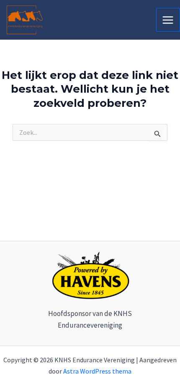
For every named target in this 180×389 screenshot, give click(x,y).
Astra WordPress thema (97, 371)
